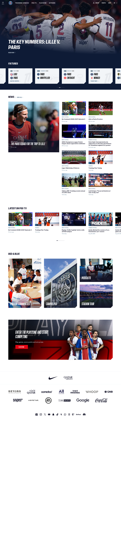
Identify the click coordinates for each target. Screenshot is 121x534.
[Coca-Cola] (101, 400)
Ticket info (94, 81)
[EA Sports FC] (48, 400)
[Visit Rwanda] (75, 392)
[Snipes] (17, 400)
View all (19, 97)
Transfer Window (22, 2)
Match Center (14, 81)
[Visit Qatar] (31, 392)
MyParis (52, 2)
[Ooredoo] (46, 392)
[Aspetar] (33, 400)
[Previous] (10, 76)
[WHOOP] (92, 392)
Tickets (104, 3)
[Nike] (53, 378)
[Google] (82, 400)
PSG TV (34, 2)
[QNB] (108, 392)
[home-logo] (11, 3)
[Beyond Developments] (14, 392)
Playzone (42, 2)
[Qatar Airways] (68, 378)
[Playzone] (21, 347)
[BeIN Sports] (65, 400)
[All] (61, 392)
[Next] (111, 76)
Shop (109, 3)
